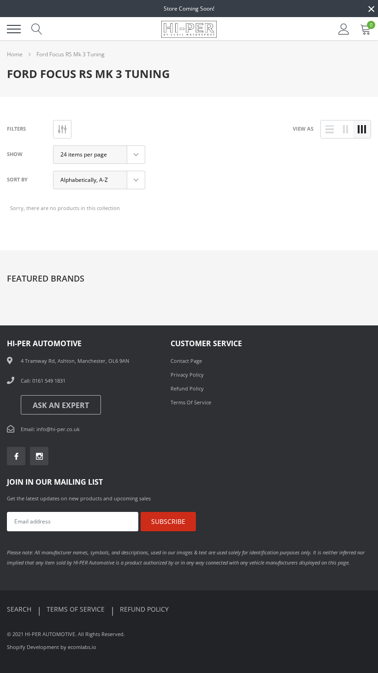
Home (15, 54)
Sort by (17, 179)
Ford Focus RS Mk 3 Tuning (70, 54)
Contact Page (186, 360)
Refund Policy (187, 388)
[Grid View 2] (345, 129)
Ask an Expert (61, 405)
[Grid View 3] (362, 129)
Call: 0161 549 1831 (43, 380)
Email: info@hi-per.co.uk (50, 429)
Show (15, 153)
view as (303, 128)
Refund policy (144, 609)
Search (20, 609)
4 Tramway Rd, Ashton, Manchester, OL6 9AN (75, 360)
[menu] (14, 29)
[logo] (189, 29)
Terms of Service (191, 402)
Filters (16, 128)
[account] (343, 28)
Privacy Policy (187, 374)
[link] (16, 456)
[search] (36, 29)
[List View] (329, 129)
